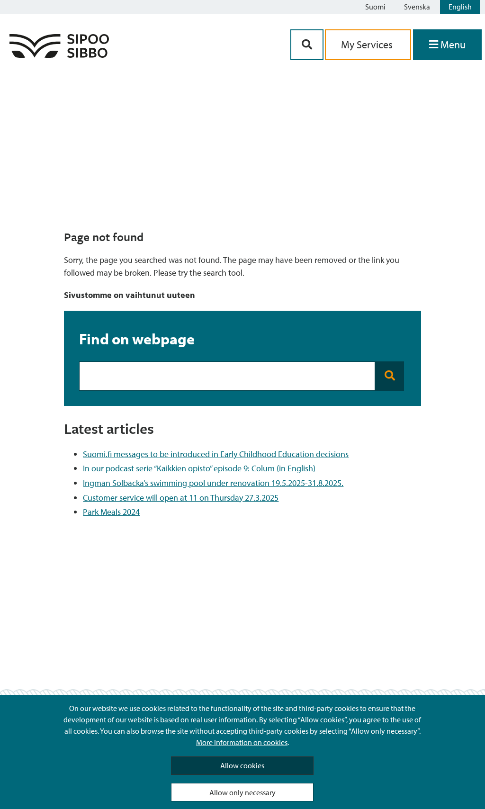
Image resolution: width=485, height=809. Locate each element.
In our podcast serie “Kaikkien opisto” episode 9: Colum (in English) (199, 468)
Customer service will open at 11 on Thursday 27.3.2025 (180, 497)
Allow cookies (242, 765)
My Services (368, 44)
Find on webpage (137, 338)
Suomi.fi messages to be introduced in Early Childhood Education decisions (216, 454)
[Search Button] (306, 44)
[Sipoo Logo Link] (59, 54)
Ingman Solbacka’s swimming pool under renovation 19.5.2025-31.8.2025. (213, 482)
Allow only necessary (242, 792)
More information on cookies (241, 742)
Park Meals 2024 (111, 511)
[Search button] (389, 376)
